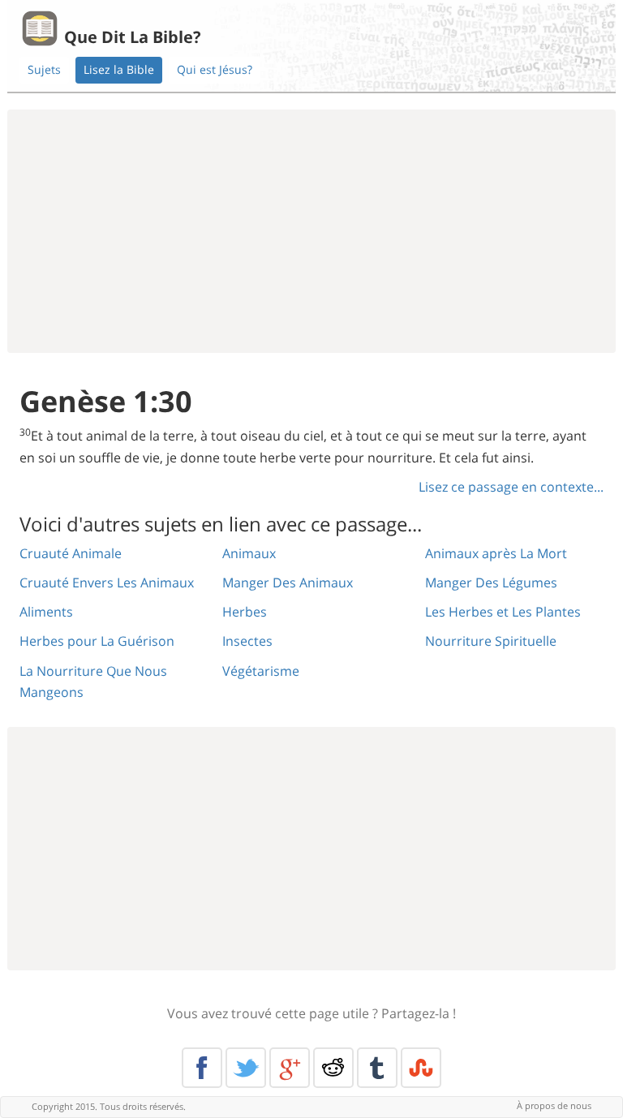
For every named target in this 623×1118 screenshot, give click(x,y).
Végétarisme (260, 671)
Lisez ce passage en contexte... (511, 487)
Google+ (289, 1067)
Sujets (44, 69)
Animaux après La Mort (496, 553)
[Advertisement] (311, 231)
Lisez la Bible (119, 69)
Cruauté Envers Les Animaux (106, 582)
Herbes (244, 612)
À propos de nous (554, 1105)
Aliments (46, 612)
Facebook (202, 1067)
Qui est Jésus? (214, 69)
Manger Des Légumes (491, 582)
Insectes (247, 641)
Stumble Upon (421, 1067)
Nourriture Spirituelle (490, 641)
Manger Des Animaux (287, 582)
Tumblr (377, 1067)
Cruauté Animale (70, 553)
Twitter (246, 1067)
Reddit (333, 1067)
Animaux (249, 553)
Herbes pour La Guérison (96, 641)
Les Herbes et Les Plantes (503, 612)
